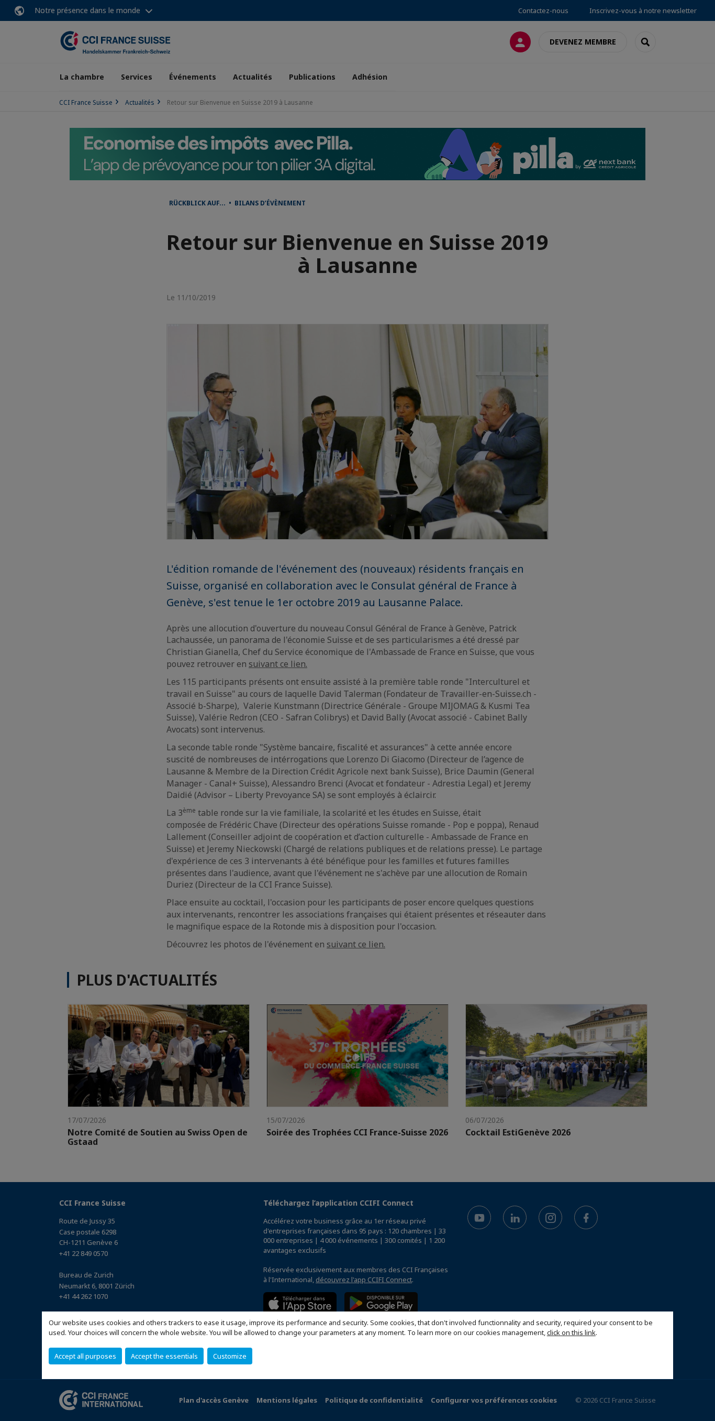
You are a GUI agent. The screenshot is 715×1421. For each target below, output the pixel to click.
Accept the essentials (164, 1356)
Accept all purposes (85, 1356)
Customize (230, 1356)
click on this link (571, 1332)
